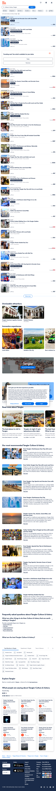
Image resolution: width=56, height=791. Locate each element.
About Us (38, 764)
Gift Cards (38, 773)
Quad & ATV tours (7, 624)
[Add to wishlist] (8, 18)
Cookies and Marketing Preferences (29, 771)
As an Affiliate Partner (47, 768)
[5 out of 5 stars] (10, 705)
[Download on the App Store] (18, 771)
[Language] (46, 3)
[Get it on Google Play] (18, 765)
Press (37, 771)
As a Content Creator (46, 766)
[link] (28, 21)
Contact (26, 764)
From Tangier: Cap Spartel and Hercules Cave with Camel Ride (27, 729)
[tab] (10, 648)
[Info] (19, 14)
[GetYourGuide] (4, 3)
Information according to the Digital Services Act (29, 780)
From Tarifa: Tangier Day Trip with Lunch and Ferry (28, 701)
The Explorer (38, 776)
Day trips (5, 626)
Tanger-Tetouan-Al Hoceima (19, 756)
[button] (28, 21)
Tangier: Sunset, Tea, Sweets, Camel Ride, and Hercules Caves (45, 729)
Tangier (17, 682)
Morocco (9, 756)
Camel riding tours (7, 629)
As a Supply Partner (46, 764)
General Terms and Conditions (29, 775)
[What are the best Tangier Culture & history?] (52, 637)
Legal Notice (27, 766)
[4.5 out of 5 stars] (6, 696)
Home (3, 756)
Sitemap (26, 784)
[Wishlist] (41, 3)
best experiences (33, 682)
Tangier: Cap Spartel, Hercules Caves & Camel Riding (9, 702)
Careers (38, 766)
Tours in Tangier (44, 756)
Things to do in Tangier (33, 756)
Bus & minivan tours (8, 630)
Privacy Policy (27, 768)
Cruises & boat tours (8, 627)
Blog (37, 768)
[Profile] (51, 3)
